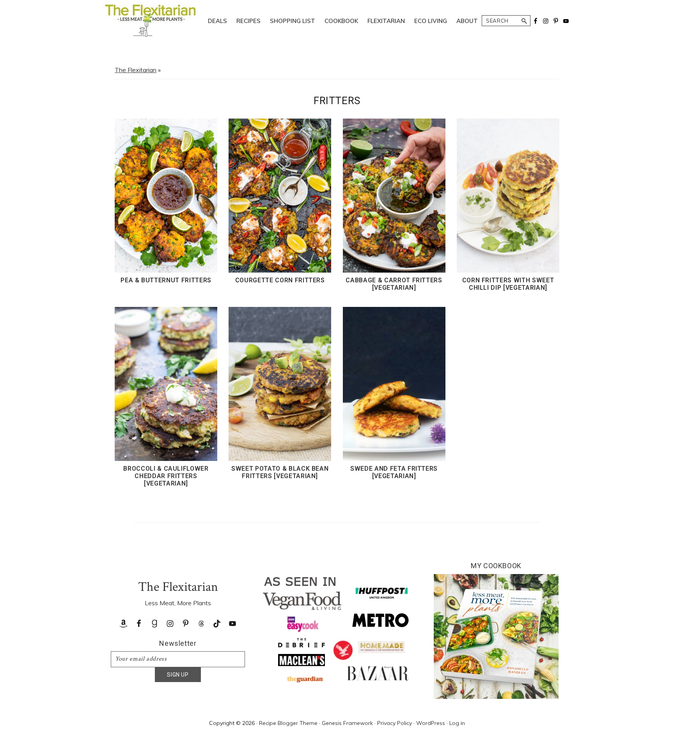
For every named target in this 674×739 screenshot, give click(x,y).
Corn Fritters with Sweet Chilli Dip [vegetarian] (508, 283)
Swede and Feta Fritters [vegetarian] (394, 472)
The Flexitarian (135, 70)
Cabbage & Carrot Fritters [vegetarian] (394, 283)
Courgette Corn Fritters (280, 280)
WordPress (430, 723)
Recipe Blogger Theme (288, 723)
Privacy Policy (394, 723)
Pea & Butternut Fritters (166, 280)
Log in (457, 723)
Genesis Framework (347, 723)
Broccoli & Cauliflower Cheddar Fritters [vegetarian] (165, 476)
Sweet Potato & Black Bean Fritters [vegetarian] (279, 472)
